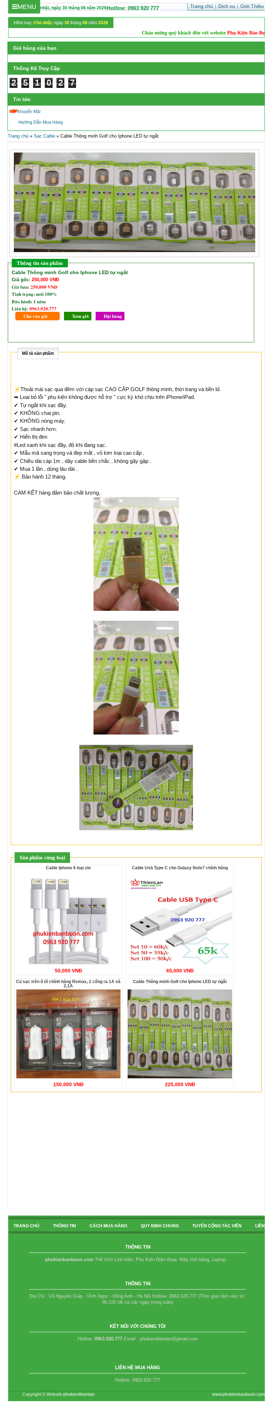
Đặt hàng (113, 316)
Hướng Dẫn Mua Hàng (40, 122)
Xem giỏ (80, 316)
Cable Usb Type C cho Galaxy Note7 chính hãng (180, 867)
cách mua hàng (108, 1225)
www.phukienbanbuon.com (238, 1394)
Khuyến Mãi (29, 111)
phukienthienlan (79, 1394)
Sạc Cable (44, 136)
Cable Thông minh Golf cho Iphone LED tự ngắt (180, 981)
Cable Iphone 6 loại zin (68, 867)
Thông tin (64, 1225)
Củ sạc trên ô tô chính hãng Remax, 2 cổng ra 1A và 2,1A (68, 983)
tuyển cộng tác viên (217, 1225)
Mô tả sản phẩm (38, 353)
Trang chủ (18, 136)
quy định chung (160, 1225)
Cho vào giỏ (35, 316)
